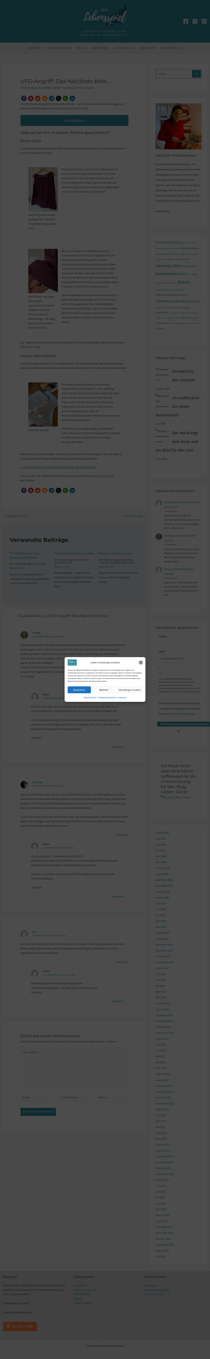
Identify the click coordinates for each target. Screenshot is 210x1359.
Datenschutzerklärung (107, 697)
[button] (140, 662)
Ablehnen (103, 689)
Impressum (122, 697)
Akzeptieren (79, 689)
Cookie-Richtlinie (90, 697)
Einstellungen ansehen (130, 689)
